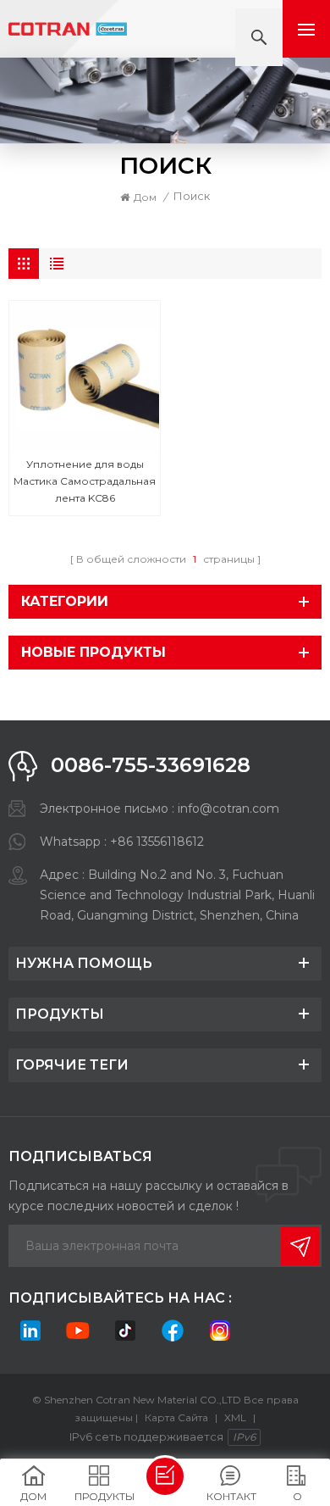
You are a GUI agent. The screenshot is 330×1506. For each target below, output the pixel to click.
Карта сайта (176, 1417)
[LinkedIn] (30, 1330)
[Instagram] (220, 1330)
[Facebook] (172, 1330)
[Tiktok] (125, 1330)
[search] (259, 37)
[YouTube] (77, 1330)
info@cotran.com (228, 808)
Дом (145, 197)
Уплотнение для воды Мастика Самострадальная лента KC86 (85, 481)
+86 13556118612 (157, 841)
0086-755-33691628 (150, 765)
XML (235, 1417)
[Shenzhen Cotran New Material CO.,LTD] (67, 29)
